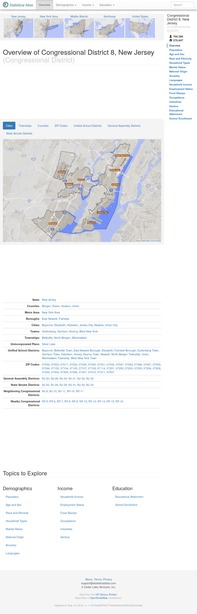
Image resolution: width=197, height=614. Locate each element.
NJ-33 (89, 378)
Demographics (65, 5)
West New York (88, 331)
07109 (92, 368)
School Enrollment (126, 505)
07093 (156, 364)
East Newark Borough (87, 350)
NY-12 (83, 401)
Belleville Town (63, 350)
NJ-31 (72, 378)
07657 (110, 372)
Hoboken (72, 325)
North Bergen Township (125, 354)
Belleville (47, 338)
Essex (56, 306)
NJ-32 (81, 378)
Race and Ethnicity (17, 513)
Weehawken (79, 338)
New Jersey (49, 300)
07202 (120, 368)
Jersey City (86, 325)
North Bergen (62, 338)
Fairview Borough (125, 350)
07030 (92, 364)
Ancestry (11, 545)
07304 (55, 372)
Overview (44, 5)
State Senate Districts (19, 133)
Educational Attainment (129, 497)
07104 (64, 368)
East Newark (49, 319)
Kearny (73, 331)
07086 (138, 364)
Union (75, 306)
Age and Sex (13, 505)
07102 (55, 368)
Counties (43, 126)
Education (106, 5)
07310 (92, 372)
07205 (138, 368)
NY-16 (119, 401)
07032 (110, 364)
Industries (66, 529)
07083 (129, 364)
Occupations (68, 521)
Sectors (65, 537)
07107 (83, 368)
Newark (99, 325)
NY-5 (45, 401)
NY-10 (70, 391)
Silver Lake (48, 344)
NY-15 (110, 401)
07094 (46, 368)
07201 (110, 368)
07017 (64, 364)
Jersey (78, 354)
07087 (147, 364)
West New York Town (84, 358)
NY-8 (67, 401)
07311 (101, 372)
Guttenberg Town (148, 350)
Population (12, 497)
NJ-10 (53, 391)
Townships (25, 126)
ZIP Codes (61, 126)
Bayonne (47, 325)
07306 (73, 372)
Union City (111, 325)
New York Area (51, 312)
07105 (73, 368)
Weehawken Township (55, 358)
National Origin (15, 537)
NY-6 (52, 401)
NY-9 (75, 401)
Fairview (64, 319)
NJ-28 (54, 378)
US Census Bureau (106, 594)
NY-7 (60, 401)
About (88, 579)
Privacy (107, 579)
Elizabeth (59, 325)
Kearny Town (91, 354)
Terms (98, 579)
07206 (147, 368)
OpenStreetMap (98, 598)
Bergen (46, 306)
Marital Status (14, 529)
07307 (83, 372)
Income (87, 5)
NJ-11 (61, 391)
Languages (12, 553)
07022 (73, 364)
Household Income (71, 497)
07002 (46, 364)
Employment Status (72, 505)
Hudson (66, 306)
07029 (83, 364)
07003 (55, 364)
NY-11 (79, 391)
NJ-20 (45, 378)
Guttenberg (49, 331)
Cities (9, 126)
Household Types (16, 521)
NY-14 (101, 401)
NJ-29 (63, 378)
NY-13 (92, 401)
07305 (64, 372)
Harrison (62, 331)
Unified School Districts (88, 126)
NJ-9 (45, 391)
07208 (156, 368)
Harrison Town (51, 354)
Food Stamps (68, 513)
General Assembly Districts (124, 126)
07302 (46, 372)
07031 (101, 364)
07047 (120, 364)
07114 (101, 368)
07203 (129, 368)
